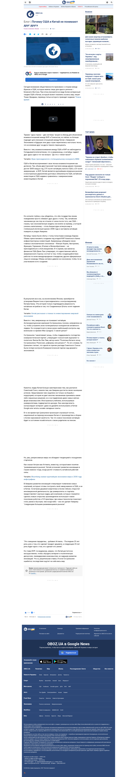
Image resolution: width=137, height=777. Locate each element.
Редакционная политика (44, 616)
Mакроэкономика (57, 704)
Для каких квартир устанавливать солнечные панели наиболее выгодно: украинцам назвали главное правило (98, 39)
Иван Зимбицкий (91, 342)
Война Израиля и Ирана (68, 6)
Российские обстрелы (91, 6)
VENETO (80, 6)
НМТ (69, 686)
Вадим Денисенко (91, 332)
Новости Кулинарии (58, 698)
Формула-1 (66, 680)
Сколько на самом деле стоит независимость (95, 316)
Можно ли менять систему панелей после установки (97, 45)
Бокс (59, 680)
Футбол (41, 680)
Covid (61, 710)
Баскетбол (48, 680)
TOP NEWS (89, 132)
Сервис (65, 692)
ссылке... (33, 573)
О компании (42, 628)
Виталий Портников (92, 254)
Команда (60, 628)
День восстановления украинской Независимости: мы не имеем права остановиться (95, 262)
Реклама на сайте (44, 633)
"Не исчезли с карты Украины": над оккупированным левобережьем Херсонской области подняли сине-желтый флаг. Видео (94, 57)
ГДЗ (40, 686)
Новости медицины (44, 710)
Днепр (60, 674)
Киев (40, 674)
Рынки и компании (44, 704)
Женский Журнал (67, 716)
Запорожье (53, 674)
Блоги (84, 669)
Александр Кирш (91, 279)
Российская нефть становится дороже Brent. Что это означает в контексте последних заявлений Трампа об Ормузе (96, 327)
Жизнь (60, 669)
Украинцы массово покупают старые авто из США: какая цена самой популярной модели (94, 77)
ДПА (61, 686)
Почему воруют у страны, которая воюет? (96, 339)
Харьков (46, 674)
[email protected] (45, 763)
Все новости (109, 669)
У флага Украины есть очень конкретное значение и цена (94, 350)
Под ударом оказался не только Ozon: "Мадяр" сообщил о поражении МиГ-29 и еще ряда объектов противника (97, 177)
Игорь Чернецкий (91, 355)
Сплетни (47, 716)
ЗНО (65, 686)
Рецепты (41, 698)
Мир (48, 669)
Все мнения (91, 361)
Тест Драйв (42, 692)
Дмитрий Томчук (91, 319)
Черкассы (66, 674)
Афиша (41, 716)
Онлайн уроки (54, 686)
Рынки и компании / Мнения (31, 28)
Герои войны (43, 6)
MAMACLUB (55, 710)
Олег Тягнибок (90, 266)
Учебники (46, 686)
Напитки (48, 698)
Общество (96, 669)
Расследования (75, 669)
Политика (38, 669)
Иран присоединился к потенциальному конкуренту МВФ (55, 159)
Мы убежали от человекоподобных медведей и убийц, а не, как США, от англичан (95, 274)
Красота (53, 716)
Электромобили (51, 692)
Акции (60, 692)
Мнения (88, 242)
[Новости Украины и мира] (69, 617)
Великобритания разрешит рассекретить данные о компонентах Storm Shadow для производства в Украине (97, 194)
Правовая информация (82, 628)
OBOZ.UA (39, 13)
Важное (88, 12)
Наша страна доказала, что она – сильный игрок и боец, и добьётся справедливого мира (99, 165)
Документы (60, 633)
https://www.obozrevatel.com (85, 724)
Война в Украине (54, 6)
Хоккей (55, 680)
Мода (59, 716)
